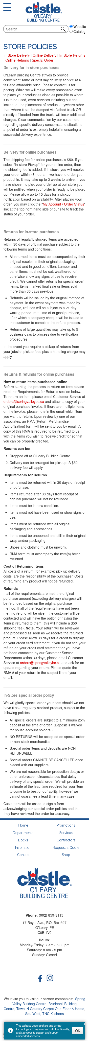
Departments (23, 833)
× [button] (84, 1023)
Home (23, 825)
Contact (23, 855)
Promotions (66, 825)
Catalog (79, 31)
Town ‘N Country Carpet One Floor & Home (50, 1008)
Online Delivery (44, 55)
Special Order (42, 60)
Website (79, 26)
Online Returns (17, 60)
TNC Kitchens (53, 1013)
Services (66, 833)
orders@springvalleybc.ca (23, 401)
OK (77, 1030)
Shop (66, 855)
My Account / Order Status (63, 204)
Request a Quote (66, 848)
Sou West (32, 1013)
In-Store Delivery (16, 55)
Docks (23, 840)
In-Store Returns (72, 55)
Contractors (66, 840)
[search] (33, 29)
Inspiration (23, 848)
